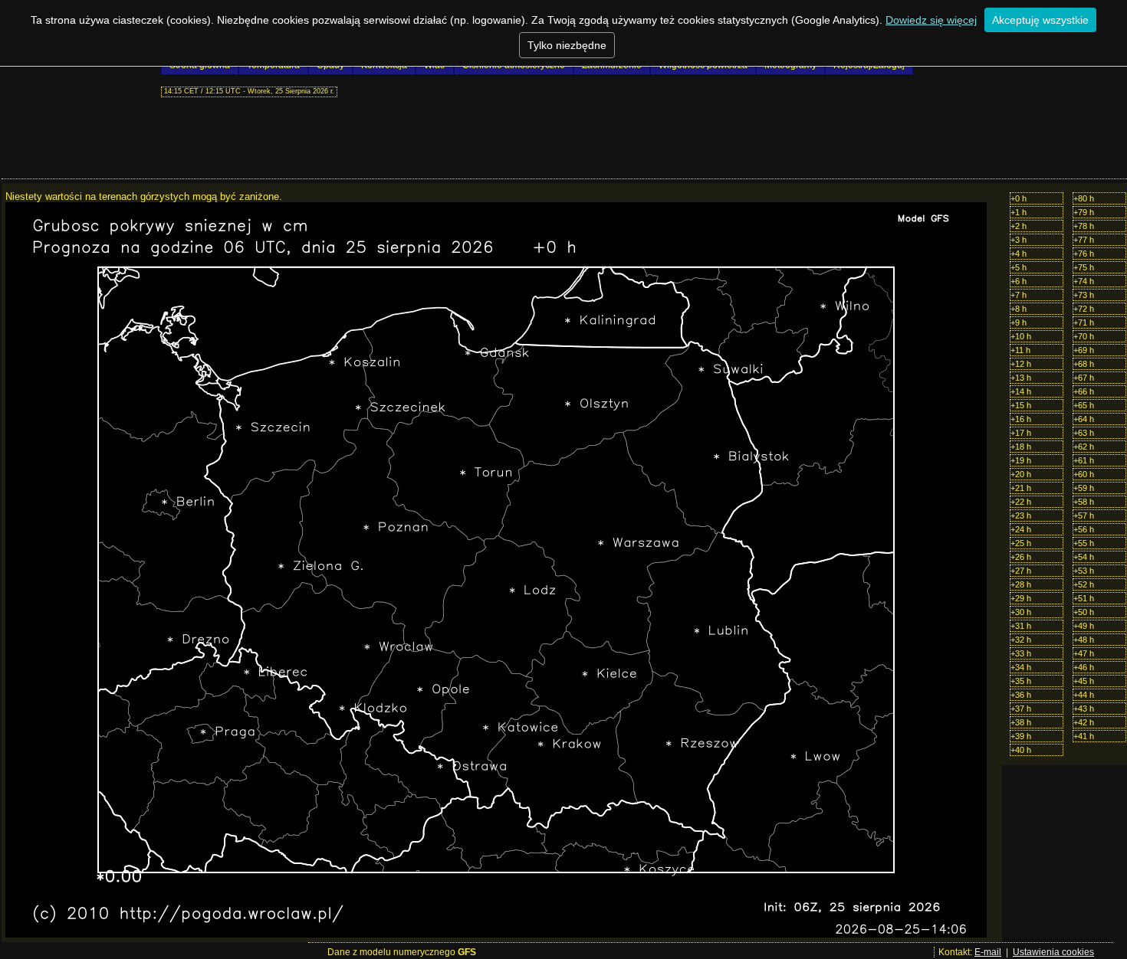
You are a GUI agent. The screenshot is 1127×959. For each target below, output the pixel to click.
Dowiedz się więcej (931, 20)
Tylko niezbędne (566, 45)
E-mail (987, 952)
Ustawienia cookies (1053, 952)
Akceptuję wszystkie (1040, 20)
